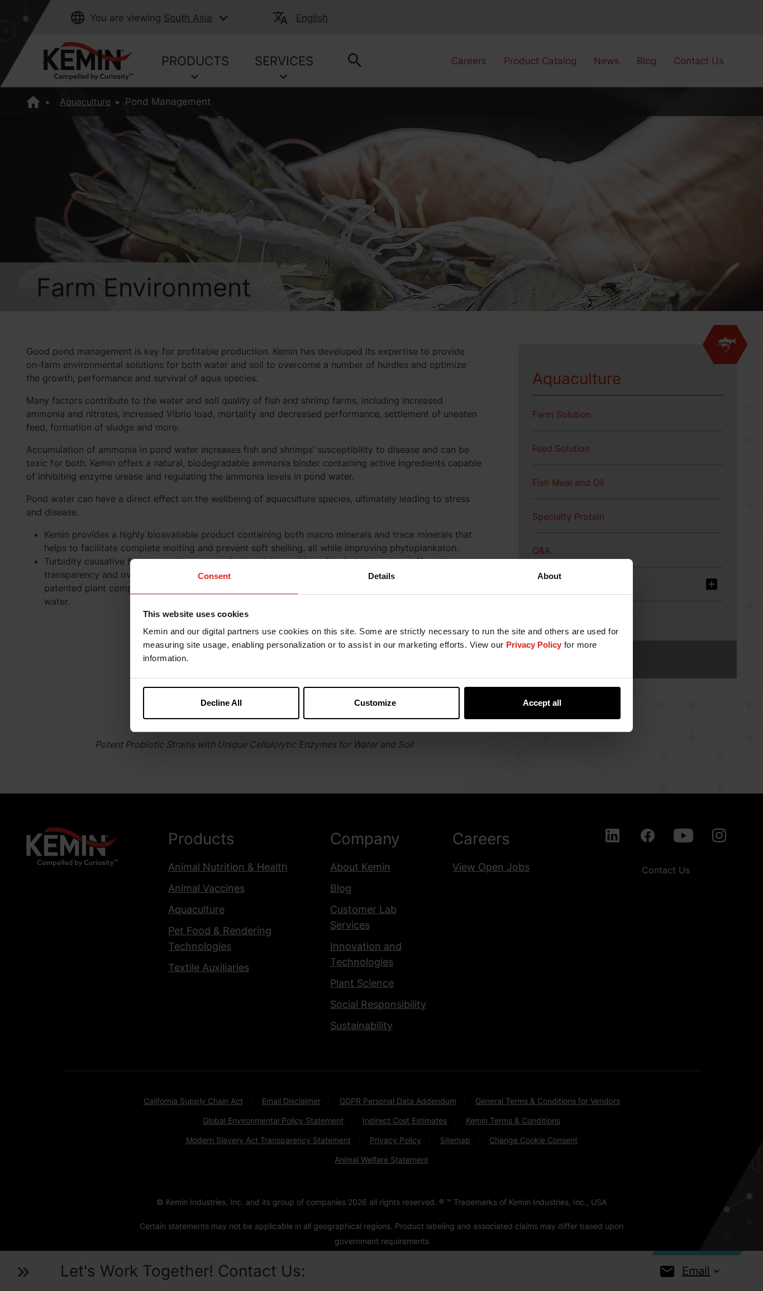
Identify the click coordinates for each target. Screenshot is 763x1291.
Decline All (221, 702)
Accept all (542, 702)
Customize (375, 702)
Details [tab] (381, 576)
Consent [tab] (214, 576)
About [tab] (549, 576)
